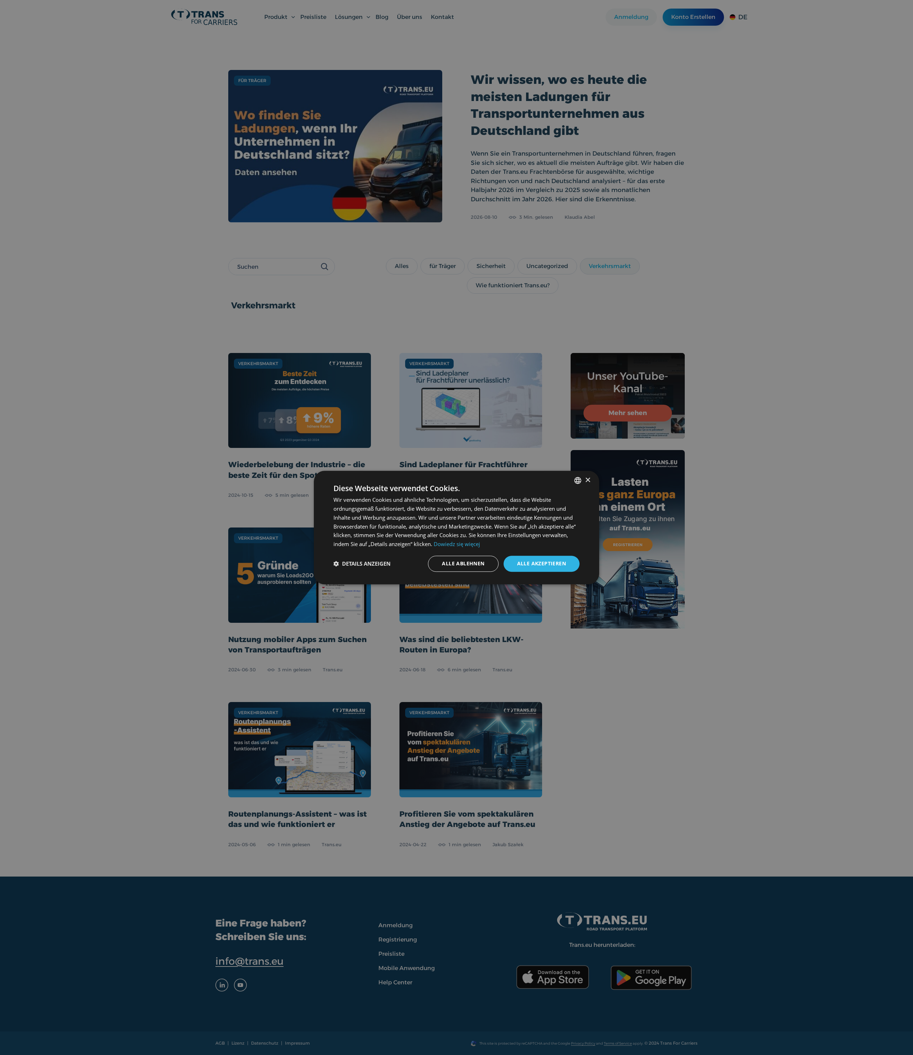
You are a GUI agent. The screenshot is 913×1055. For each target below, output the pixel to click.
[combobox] (577, 480)
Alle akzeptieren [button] (541, 563)
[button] (362, 563)
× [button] (587, 480)
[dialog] (456, 527)
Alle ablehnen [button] (463, 563)
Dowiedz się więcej (457, 543)
